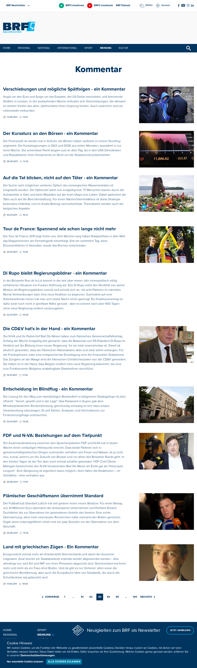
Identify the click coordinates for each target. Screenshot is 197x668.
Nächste (146, 596)
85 (117, 596)
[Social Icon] (178, 5)
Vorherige (52, 596)
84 (108, 596)
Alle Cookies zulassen (64, 661)
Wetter (149, 5)
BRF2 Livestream (103, 5)
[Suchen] (188, 48)
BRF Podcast (123, 5)
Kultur (123, 48)
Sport (88, 48)
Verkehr (165, 5)
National (44, 48)
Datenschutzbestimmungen (38, 655)
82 (91, 596)
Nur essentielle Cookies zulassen (25, 661)
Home (6, 48)
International (67, 48)
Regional (24, 48)
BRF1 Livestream (75, 5)
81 (82, 596)
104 (135, 596)
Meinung (105, 48)
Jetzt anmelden (180, 630)
